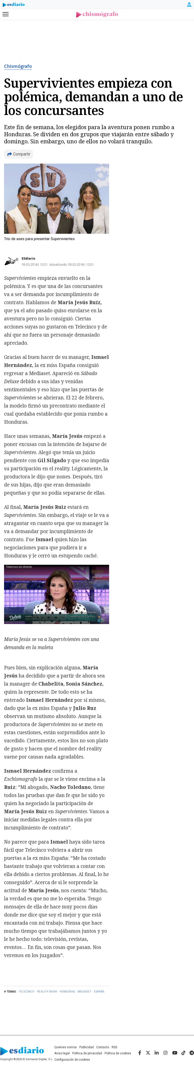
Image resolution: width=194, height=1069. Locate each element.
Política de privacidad (87, 1053)
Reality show (47, 991)
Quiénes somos (65, 1047)
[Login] (189, 4)
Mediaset (84, 991)
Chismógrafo (18, 66)
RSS (114, 1047)
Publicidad (86, 1047)
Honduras (67, 991)
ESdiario (28, 258)
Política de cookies (118, 1053)
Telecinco (26, 991)
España (99, 991)
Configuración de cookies (72, 1059)
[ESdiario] (14, 5)
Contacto (102, 1047)
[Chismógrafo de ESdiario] (97, 14)
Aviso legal (62, 1053)
